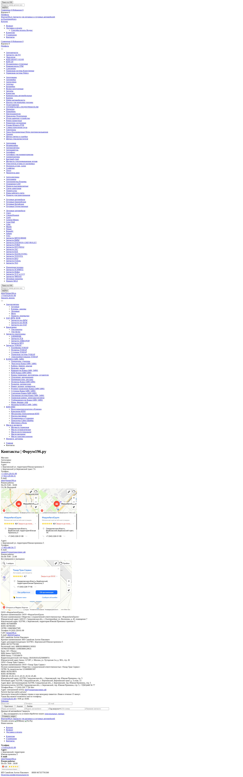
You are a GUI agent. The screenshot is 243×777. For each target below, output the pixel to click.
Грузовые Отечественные (17, 206)
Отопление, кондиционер (22, 377)
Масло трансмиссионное (22, 436)
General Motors (12, 220)
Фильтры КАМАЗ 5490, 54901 (24, 404)
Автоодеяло (11, 82)
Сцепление (11, 68)
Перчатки (10, 109)
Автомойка (11, 80)
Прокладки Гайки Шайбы (22, 420)
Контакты (10, 37)
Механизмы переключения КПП (25, 414)
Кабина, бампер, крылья (21, 366)
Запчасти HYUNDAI (15, 247)
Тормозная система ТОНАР (23, 354)
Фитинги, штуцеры (14, 439)
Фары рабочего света (15, 193)
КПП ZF (9, 62)
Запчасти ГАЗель (13, 261)
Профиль (5, 15)
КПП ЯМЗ (10, 407)
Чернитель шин (12, 173)
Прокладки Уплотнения (16, 116)
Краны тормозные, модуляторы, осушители (30, 375)
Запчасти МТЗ (17, 343)
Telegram (4, 701)
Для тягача (15, 332)
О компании (11, 35)
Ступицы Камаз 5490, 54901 (23, 391)
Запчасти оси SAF (19, 325)
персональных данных (54, 714)
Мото (13, 313)
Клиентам (10, 32)
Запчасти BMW (12, 240)
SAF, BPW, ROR (13, 318)
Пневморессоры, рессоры (22, 379)
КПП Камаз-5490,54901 (21, 373)
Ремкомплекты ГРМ (14, 66)
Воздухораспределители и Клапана (26, 409)
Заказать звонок (8, 298)
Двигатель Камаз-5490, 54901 (24, 364)
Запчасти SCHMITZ (14, 270)
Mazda (9, 227)
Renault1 (9, 231)
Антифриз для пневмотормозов (19, 154)
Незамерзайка (12, 145)
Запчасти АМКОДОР (20, 341)
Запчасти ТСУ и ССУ (15, 274)
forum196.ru (11, 633)
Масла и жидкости (14, 425)
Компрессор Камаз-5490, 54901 (24, 370)
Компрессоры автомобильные (19, 95)
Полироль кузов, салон (16, 166)
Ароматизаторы (13, 157)
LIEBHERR (16, 336)
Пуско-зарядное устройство (18, 118)
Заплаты (9, 91)
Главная (9, 443)
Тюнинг (9, 134)
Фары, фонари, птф (19, 402)
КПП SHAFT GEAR (15, 59)
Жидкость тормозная (20, 427)
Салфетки (10, 168)
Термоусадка (11, 191)
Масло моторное (18, 434)
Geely (8, 217)
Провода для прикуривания (18, 195)
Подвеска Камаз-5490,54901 (23, 382)
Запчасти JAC (12, 249)
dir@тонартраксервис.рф (35, 690)
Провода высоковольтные (17, 186)
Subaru (9, 233)
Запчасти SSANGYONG (16, 254)
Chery (8, 213)
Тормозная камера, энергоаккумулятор (27, 398)
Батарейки (10, 86)
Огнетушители (12, 105)
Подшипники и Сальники (22, 418)
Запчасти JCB (17, 338)
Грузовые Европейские (16, 202)
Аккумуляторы (12, 304)
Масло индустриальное (21, 432)
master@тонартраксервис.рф (13, 552)
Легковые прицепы (14, 279)
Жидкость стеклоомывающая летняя (21, 161)
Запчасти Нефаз (13, 272)
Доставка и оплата (14, 28)
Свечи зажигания (13, 188)
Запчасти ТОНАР (13, 345)
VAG (8, 236)
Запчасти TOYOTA (14, 256)
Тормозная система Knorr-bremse (20, 71)
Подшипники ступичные (17, 64)
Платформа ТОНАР (19, 348)
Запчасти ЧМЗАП (14, 276)
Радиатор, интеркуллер (21, 384)
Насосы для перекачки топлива (19, 102)
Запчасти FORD (13, 245)
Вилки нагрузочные (14, 89)
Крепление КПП (18, 411)
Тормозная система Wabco (17, 73)
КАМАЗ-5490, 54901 (15, 359)
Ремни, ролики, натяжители (23, 386)
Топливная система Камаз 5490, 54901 (27, 395)
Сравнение (6, 10)
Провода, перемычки (20, 316)
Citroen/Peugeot (12, 215)
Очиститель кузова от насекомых (20, 164)
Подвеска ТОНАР (19, 350)
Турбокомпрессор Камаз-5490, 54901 (27, 400)
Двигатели (10, 57)
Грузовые (15, 307)
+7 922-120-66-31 (8, 476)
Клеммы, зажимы (18, 309)
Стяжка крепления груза (16, 127)
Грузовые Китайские (15, 204)
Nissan (9, 229)
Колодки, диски (18, 368)
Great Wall (10, 222)
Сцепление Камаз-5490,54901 (24, 393)
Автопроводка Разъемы (16, 181)
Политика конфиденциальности (15, 775)
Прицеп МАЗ (12, 281)
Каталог (4, 21)
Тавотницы (11, 130)
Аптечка (9, 84)
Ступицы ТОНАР (19, 352)
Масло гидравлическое (21, 430)
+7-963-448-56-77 (8, 547)
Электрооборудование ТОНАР (24, 357)
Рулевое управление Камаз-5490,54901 (28, 389)
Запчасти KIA (12, 252)
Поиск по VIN (7, 2)
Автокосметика (12, 148)
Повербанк (11, 111)
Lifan (8, 224)
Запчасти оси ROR (19, 323)
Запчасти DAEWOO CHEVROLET (21, 242)
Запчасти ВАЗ (12, 258)
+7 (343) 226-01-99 (9, 474)
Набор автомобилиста (15, 100)
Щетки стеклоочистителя (17, 139)
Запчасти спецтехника (15, 334)
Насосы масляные (19, 416)
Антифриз (10, 152)
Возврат (9, 26)
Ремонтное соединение (16, 123)
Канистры (10, 93)
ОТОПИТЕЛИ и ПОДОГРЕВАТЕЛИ (22, 107)
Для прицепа (16, 329)
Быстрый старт (12, 159)
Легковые (15, 311)
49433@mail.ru (13, 635)
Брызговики (11, 327)
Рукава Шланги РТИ (15, 125)
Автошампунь (12, 150)
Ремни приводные (14, 121)
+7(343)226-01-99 (8, 295)
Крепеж (9, 98)
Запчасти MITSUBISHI (16, 238)
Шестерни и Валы (19, 423)
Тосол (8, 170)
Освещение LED (13, 184)
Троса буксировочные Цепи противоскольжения (27, 132)
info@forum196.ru (8, 293)
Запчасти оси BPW (19, 320)
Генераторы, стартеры (20, 361)
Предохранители (13, 114)
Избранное (18, 10)
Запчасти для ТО (13, 55)
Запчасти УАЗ (12, 263)
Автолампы (11, 179)
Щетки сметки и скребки (17, 136)
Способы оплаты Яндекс (22, 30)
